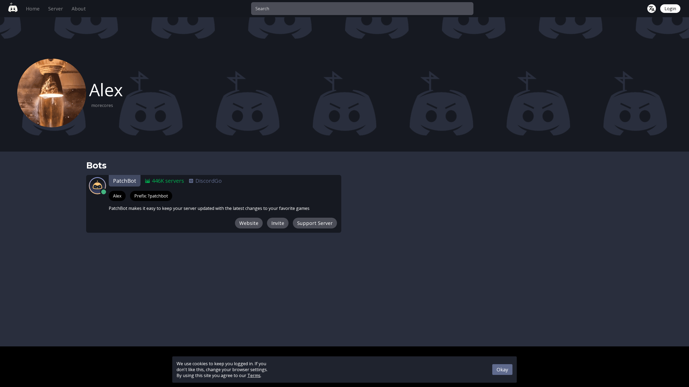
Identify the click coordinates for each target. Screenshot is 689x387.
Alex (117, 196)
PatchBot (124, 180)
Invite (277, 223)
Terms (254, 375)
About (79, 8)
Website (248, 223)
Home (33, 8)
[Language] (651, 8)
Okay (502, 369)
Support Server (315, 223)
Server (55, 8)
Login (670, 9)
